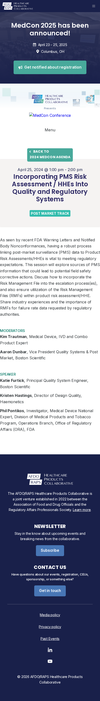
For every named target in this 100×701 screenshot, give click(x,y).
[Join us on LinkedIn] (50, 651)
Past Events (50, 639)
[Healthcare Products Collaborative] (17, 6)
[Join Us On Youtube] (50, 662)
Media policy (50, 615)
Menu (50, 129)
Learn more (82, 510)
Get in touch (50, 590)
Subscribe (50, 550)
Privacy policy (50, 627)
